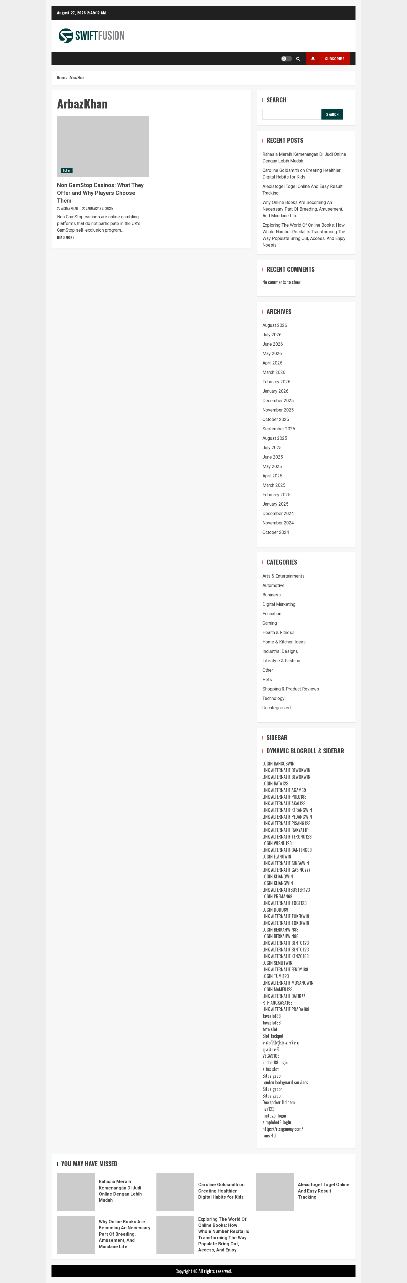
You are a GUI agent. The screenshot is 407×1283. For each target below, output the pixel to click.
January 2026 (275, 391)
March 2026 (273, 372)
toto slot (269, 1029)
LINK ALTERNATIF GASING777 (286, 869)
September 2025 (278, 428)
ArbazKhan (70, 208)
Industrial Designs (280, 651)
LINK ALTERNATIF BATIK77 (283, 996)
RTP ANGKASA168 (277, 1002)
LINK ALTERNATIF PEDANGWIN (287, 816)
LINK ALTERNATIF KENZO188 (285, 956)
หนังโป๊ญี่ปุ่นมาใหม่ (281, 1042)
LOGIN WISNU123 (277, 843)
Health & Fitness (278, 632)
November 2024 (278, 523)
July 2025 (272, 447)
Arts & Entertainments (283, 576)
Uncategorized (276, 707)
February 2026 (276, 381)
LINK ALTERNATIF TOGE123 (284, 903)
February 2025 (276, 494)
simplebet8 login (276, 1122)
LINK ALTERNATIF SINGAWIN (285, 863)
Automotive (273, 585)
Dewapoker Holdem (278, 1102)
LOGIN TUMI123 (275, 976)
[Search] (298, 58)
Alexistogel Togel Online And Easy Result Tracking (275, 1192)
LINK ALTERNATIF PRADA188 (285, 1009)
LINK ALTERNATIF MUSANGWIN (287, 982)
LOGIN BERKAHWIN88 (280, 929)
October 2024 (275, 532)
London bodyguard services (285, 1082)
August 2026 (274, 325)
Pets (267, 679)
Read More (65, 237)
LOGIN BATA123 (275, 783)
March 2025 (273, 485)
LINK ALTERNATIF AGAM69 (284, 790)
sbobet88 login (275, 1062)
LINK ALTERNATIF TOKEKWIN (285, 916)
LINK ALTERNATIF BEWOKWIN (286, 770)
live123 (268, 1109)
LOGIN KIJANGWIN (277, 876)
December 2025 (278, 400)
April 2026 (272, 363)
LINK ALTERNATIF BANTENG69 (287, 850)
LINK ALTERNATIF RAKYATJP (285, 830)
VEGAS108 (271, 1055)
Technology (273, 698)
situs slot (270, 1069)
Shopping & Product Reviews (290, 689)
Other (67, 170)
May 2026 (272, 353)
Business (271, 594)
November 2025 (278, 410)
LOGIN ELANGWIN (276, 856)
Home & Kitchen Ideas (284, 642)
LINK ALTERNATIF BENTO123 (285, 943)
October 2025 (275, 419)
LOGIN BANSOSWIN (278, 763)
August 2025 (274, 438)
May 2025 (272, 466)
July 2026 (272, 334)
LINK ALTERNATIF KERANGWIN (287, 810)
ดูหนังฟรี (270, 1049)
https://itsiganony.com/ (282, 1129)
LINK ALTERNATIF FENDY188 (285, 969)
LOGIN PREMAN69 (277, 896)
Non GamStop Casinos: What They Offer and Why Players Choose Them (103, 146)
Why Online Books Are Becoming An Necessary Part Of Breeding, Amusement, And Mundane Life (302, 209)
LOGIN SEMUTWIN (277, 962)
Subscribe (334, 58)
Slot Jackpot (273, 1036)
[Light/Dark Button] (286, 58)
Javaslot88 (271, 1016)
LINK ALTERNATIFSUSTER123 (286, 889)
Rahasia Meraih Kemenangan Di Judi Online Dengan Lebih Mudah (76, 1192)
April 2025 (272, 475)
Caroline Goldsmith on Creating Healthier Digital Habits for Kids (175, 1192)
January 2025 (275, 504)
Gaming (269, 623)
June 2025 (272, 457)
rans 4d (269, 1135)
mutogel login (274, 1115)
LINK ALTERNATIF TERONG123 (286, 836)
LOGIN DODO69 (275, 909)
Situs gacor (272, 1075)
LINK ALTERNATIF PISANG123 (286, 823)
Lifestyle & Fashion (281, 660)
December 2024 (278, 513)
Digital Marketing (278, 604)
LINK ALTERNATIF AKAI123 (283, 803)
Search (276, 100)
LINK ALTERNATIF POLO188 (284, 796)
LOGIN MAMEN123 (277, 989)
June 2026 (272, 344)
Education (271, 613)
